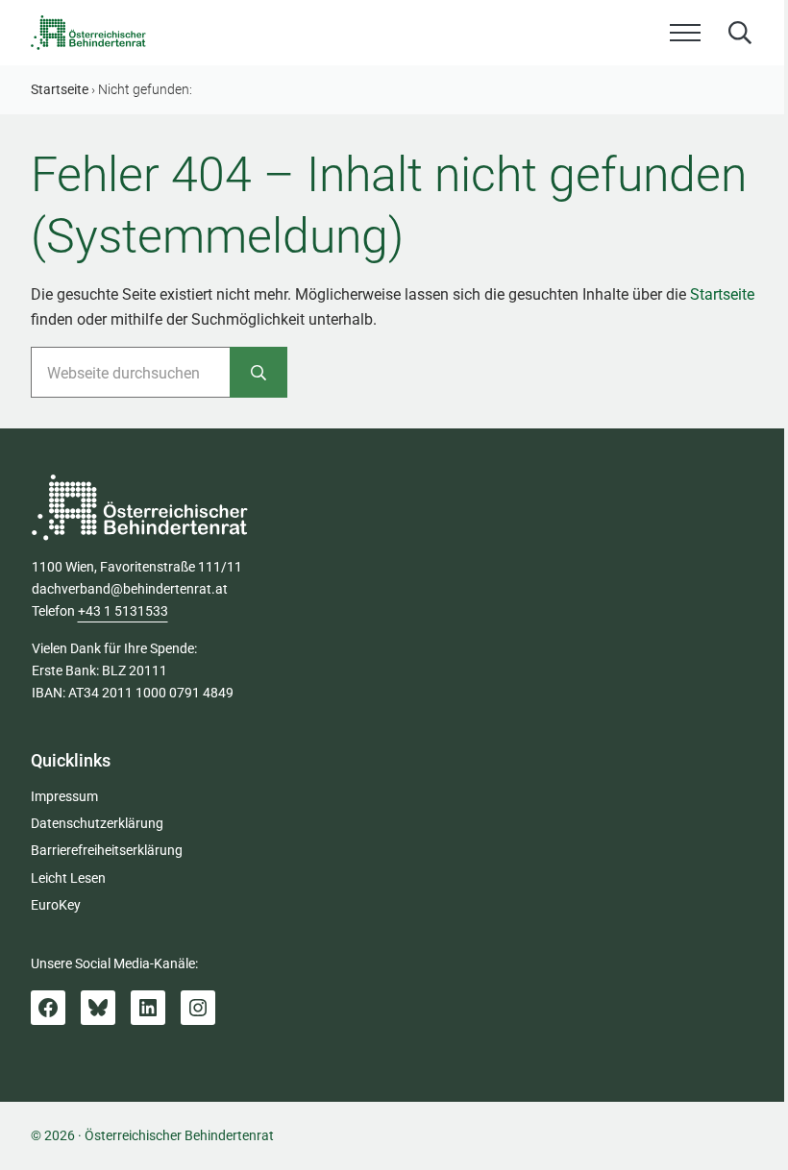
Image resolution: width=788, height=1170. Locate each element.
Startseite (722, 294)
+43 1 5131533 (123, 611)
